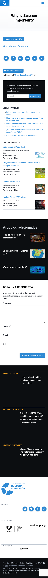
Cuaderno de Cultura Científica (21, 568)
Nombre (7, 326)
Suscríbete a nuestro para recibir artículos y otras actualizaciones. (22, 88)
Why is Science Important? (16, 46)
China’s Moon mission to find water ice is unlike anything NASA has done (32, 452)
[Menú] (42, 3)
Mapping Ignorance (12, 445)
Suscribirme (35, 96)
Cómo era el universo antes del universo (21, 136)
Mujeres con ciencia (13, 409)
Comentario (8, 303)
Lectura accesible (13, 39)
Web (4, 344)
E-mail (6, 335)
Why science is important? (15, 267)
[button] (6, 58)
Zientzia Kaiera (10, 373)
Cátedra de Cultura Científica (22, 563)
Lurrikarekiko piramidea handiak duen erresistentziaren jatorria (31, 380)
